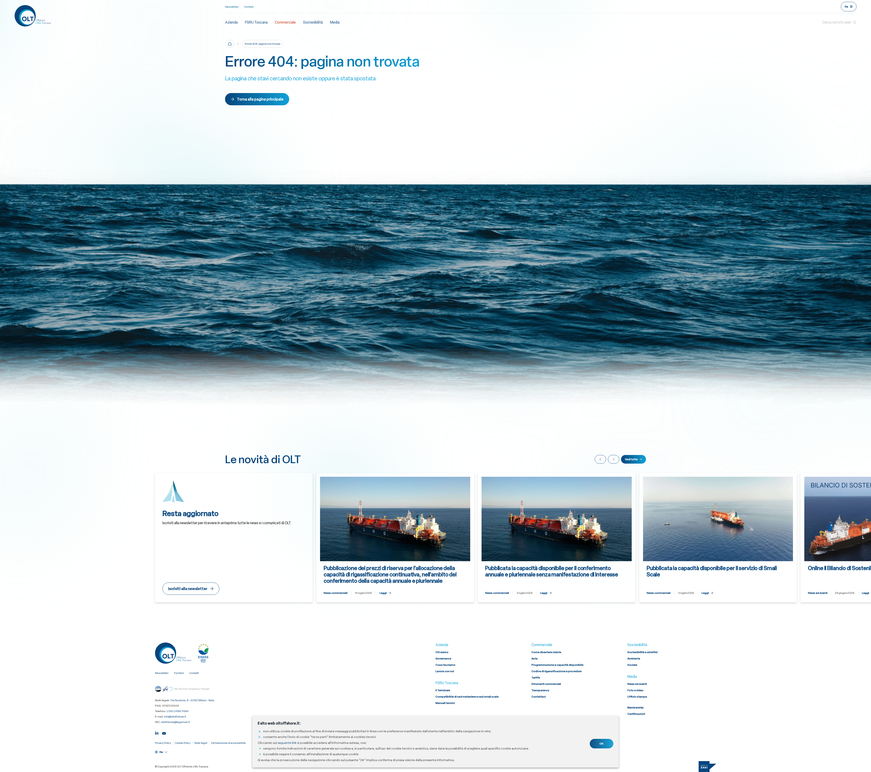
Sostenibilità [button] (313, 22)
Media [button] (335, 22)
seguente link (287, 743)
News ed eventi (817, 593)
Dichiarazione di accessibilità (228, 743)
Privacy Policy (163, 743)
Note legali (200, 743)
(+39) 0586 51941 (177, 711)
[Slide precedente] (600, 459)
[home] (230, 44)
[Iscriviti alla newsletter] (234, 537)
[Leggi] (395, 537)
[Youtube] (164, 732)
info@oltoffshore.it (175, 716)
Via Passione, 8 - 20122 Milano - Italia (192, 700)
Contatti (249, 7)
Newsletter (232, 7)
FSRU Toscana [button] (256, 22)
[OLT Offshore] (120, 15)
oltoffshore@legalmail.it (175, 722)
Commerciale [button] (285, 22)
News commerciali (335, 593)
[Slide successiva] (613, 459)
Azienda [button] (231, 22)
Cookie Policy (183, 743)
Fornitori (179, 673)
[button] (839, 22)
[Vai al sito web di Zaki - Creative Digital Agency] (707, 766)
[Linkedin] (157, 732)
